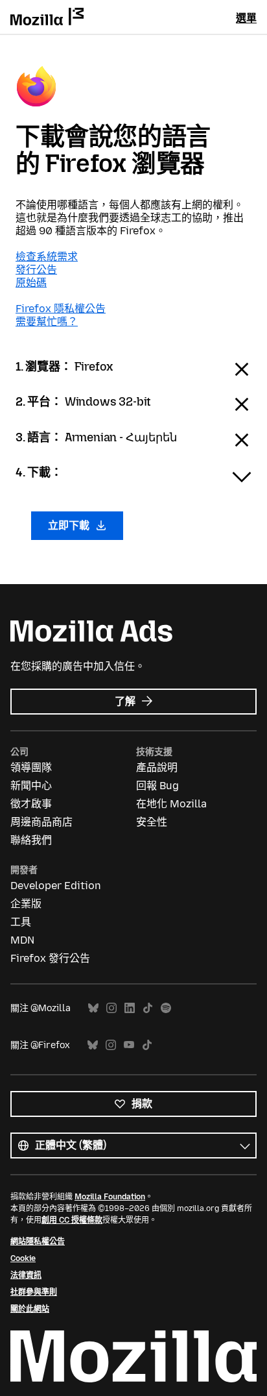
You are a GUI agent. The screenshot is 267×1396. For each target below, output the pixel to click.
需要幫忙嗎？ (47, 321)
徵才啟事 (31, 804)
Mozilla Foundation (110, 1196)
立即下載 (70, 525)
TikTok (148, 1008)
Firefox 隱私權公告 (61, 308)
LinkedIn (129, 1008)
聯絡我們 (31, 840)
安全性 (151, 822)
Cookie (23, 1258)
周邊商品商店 (41, 822)
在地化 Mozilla (171, 804)
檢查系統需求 (47, 257)
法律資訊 (25, 1275)
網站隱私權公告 (37, 1241)
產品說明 (157, 767)
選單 (246, 18)
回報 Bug (157, 785)
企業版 (25, 904)
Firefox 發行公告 (50, 958)
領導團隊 (31, 767)
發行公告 (36, 269)
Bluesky (93, 1008)
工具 (20, 922)
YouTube (129, 1045)
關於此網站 (29, 1309)
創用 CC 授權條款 (71, 1220)
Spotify (166, 1008)
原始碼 (31, 282)
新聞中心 (31, 785)
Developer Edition (55, 885)
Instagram (111, 1008)
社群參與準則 (33, 1292)
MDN (22, 940)
